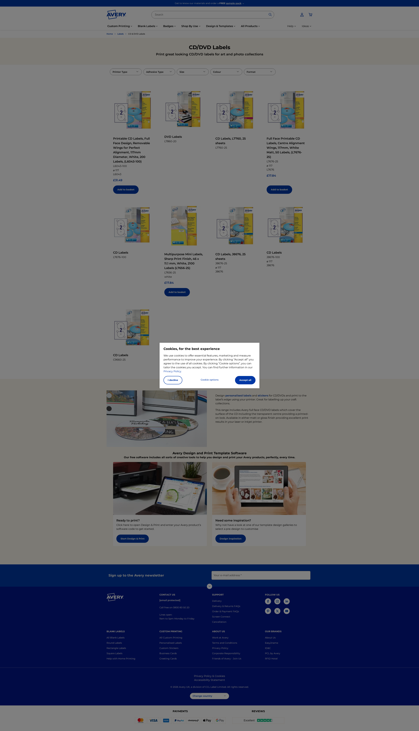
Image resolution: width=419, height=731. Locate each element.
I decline (173, 380)
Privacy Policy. (173, 371)
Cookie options (210, 379)
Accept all (245, 380)
